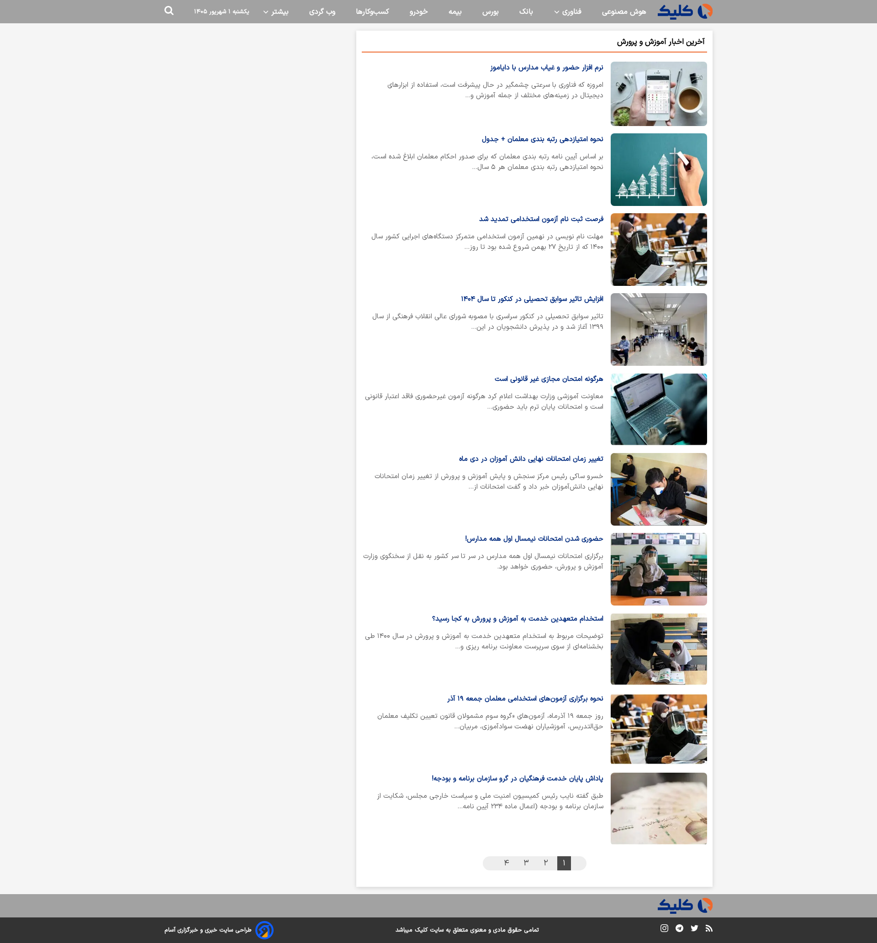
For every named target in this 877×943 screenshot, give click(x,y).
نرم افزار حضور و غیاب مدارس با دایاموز (546, 68)
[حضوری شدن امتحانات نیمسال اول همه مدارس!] (659, 569)
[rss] (709, 929)
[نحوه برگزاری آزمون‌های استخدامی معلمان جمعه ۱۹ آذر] (659, 729)
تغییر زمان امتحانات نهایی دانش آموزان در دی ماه (531, 459)
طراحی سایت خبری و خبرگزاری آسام (208, 930)
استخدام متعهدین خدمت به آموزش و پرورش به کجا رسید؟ (517, 619)
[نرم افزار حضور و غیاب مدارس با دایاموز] (659, 94)
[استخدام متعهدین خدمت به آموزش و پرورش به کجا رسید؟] (659, 649)
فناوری (570, 11)
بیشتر (279, 11)
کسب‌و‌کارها (372, 11)
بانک (526, 11)
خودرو (419, 11)
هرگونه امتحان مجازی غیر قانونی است (549, 379)
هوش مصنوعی (624, 11)
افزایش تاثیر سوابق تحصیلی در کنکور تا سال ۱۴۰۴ (532, 299)
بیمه (455, 11)
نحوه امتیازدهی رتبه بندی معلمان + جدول (542, 139)
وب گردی (322, 11)
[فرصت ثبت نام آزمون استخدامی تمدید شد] (659, 249)
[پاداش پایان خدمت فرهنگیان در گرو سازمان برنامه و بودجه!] (659, 809)
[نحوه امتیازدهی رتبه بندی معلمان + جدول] (659, 169)
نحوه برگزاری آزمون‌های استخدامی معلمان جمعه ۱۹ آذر (525, 699)
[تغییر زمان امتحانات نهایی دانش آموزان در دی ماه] (659, 489)
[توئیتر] (694, 930)
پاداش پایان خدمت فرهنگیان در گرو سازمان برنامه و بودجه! (517, 779)
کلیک (421, 930)
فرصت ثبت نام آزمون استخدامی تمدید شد (541, 219)
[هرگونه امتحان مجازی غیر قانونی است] (659, 409)
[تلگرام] (679, 930)
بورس (490, 11)
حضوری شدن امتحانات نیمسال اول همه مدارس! (534, 539)
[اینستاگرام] (664, 930)
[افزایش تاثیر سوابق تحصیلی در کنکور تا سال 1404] (659, 329)
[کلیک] (685, 12)
